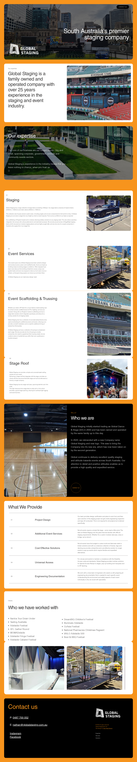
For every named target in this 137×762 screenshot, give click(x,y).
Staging (12, 200)
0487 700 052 (20, 717)
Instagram (15, 733)
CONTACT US (123, 7)
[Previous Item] (13, 668)
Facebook (15, 736)
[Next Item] (124, 668)
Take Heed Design (108, 728)
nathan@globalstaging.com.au (30, 724)
